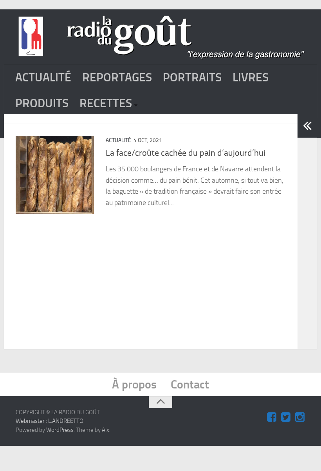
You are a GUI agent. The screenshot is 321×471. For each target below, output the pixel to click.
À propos (134, 385)
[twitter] (285, 417)
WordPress (60, 429)
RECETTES (105, 103)
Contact (190, 385)
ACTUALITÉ (43, 77)
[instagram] (299, 417)
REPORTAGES (117, 77)
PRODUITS (42, 103)
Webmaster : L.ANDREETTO (49, 420)
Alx (105, 429)
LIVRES (251, 77)
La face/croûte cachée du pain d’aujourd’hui (185, 153)
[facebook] (271, 417)
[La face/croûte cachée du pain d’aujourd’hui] (55, 175)
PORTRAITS (192, 77)
